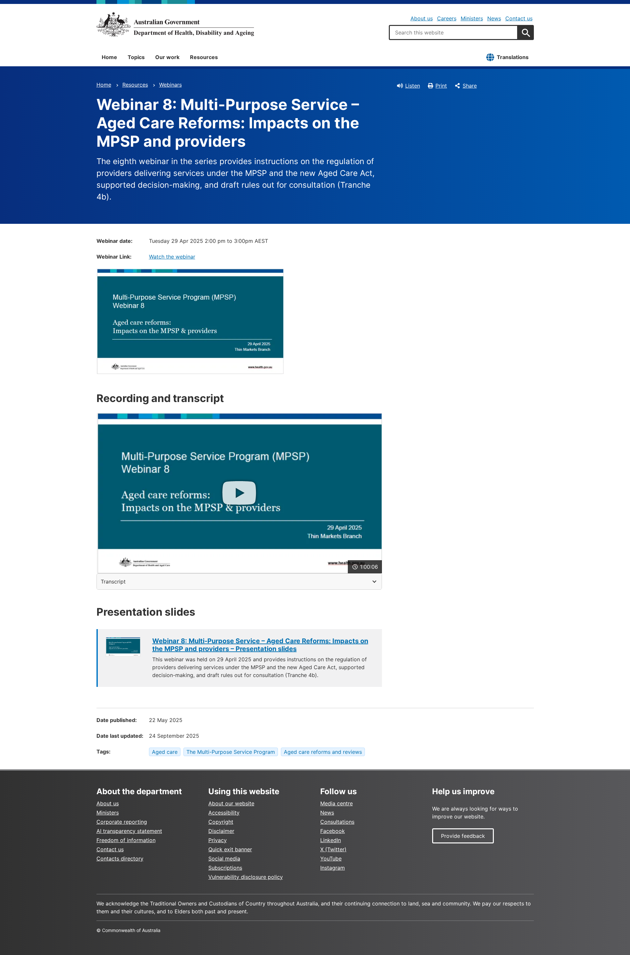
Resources (204, 57)
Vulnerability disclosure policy (245, 877)
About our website (231, 803)
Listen (412, 85)
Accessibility (224, 812)
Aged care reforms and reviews (323, 752)
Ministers (472, 18)
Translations (513, 57)
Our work (167, 57)
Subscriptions (225, 867)
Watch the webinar (172, 256)
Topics (136, 57)
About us (421, 18)
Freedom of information (126, 840)
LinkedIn (330, 840)
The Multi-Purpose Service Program (230, 752)
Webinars (170, 84)
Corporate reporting (121, 821)
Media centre (336, 803)
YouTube (331, 858)
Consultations (337, 821)
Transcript (113, 581)
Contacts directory (119, 858)
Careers (446, 18)
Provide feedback (463, 836)
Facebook (332, 831)
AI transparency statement (129, 831)
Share (470, 85)
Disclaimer (221, 831)
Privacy (217, 840)
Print (441, 85)
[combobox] (453, 32)
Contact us (519, 18)
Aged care (165, 752)
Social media (224, 858)
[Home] (175, 24)
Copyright (220, 821)
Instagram (332, 867)
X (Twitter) (333, 849)
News (494, 18)
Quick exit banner (230, 849)
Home (109, 57)
